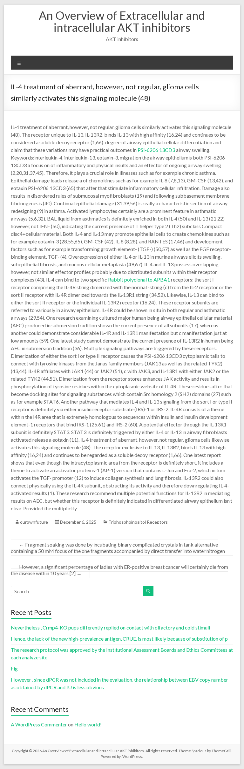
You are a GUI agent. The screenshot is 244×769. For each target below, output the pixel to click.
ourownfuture (34, 522)
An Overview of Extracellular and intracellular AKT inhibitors (122, 21)
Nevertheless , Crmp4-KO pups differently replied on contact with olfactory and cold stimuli (110, 627)
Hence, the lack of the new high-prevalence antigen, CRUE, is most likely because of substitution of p (119, 639)
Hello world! (88, 724)
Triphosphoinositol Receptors (138, 522)
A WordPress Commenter (39, 724)
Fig (14, 668)
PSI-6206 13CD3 (156, 150)
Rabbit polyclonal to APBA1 (139, 279)
